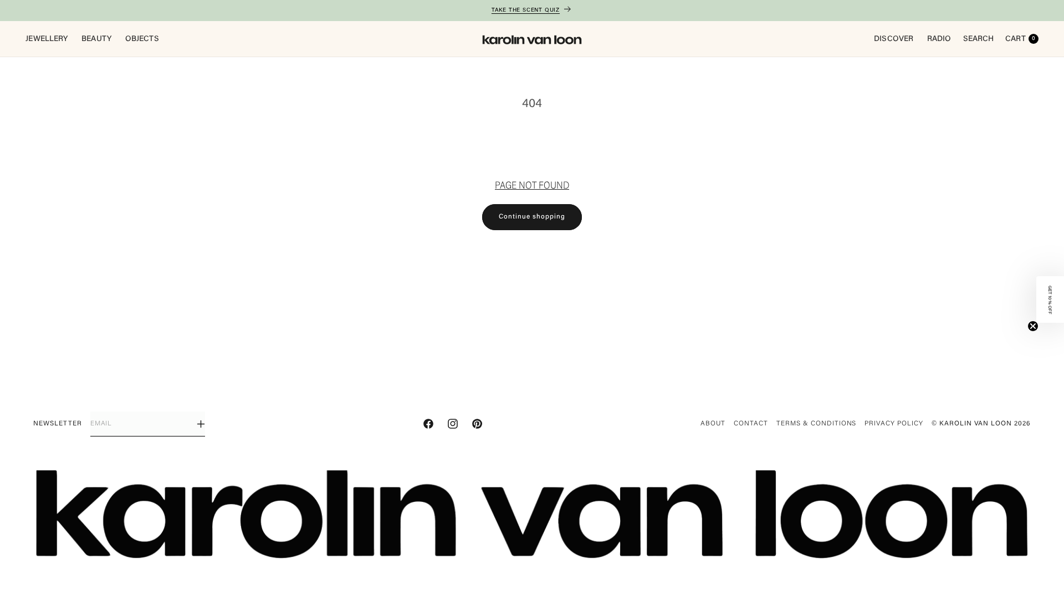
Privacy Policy (893, 423)
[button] (1050, 299)
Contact (751, 423)
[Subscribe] (201, 424)
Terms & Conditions (816, 423)
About (713, 423)
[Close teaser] (1033, 326)
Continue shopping (532, 217)
